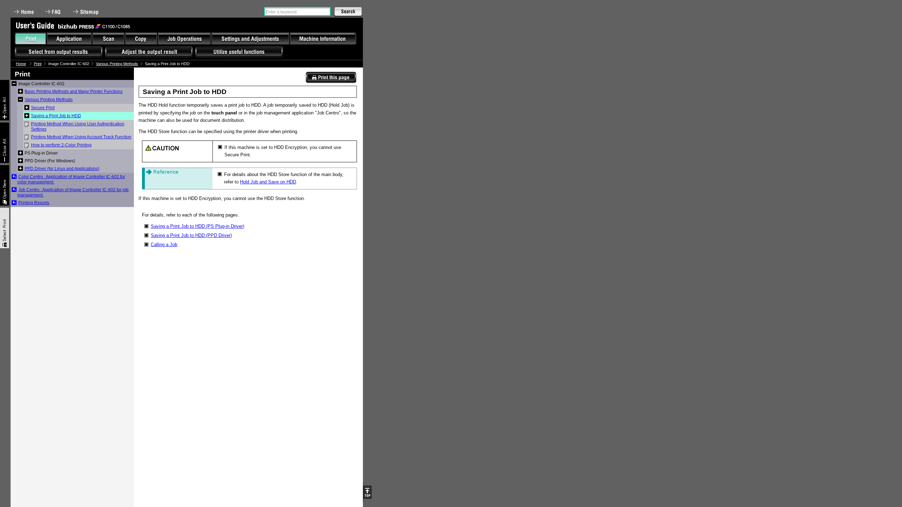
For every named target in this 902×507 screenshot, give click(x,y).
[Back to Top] (367, 492)
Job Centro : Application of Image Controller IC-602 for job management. (73, 192)
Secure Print (43, 108)
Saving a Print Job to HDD (56, 116)
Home (24, 11)
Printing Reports (33, 203)
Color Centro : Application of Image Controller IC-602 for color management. (71, 179)
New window (4, 185)
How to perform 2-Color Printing (61, 145)
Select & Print (4, 228)
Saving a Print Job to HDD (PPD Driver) (191, 235)
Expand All (4, 100)
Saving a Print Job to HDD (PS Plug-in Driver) (197, 226)
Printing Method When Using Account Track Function (81, 137)
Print (38, 64)
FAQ (53, 11)
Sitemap (87, 11)
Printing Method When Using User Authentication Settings (77, 126)
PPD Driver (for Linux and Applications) (62, 169)
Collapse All (4, 143)
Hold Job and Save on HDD (268, 181)
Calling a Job (164, 244)
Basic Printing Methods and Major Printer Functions (74, 91)
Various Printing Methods (117, 64)
